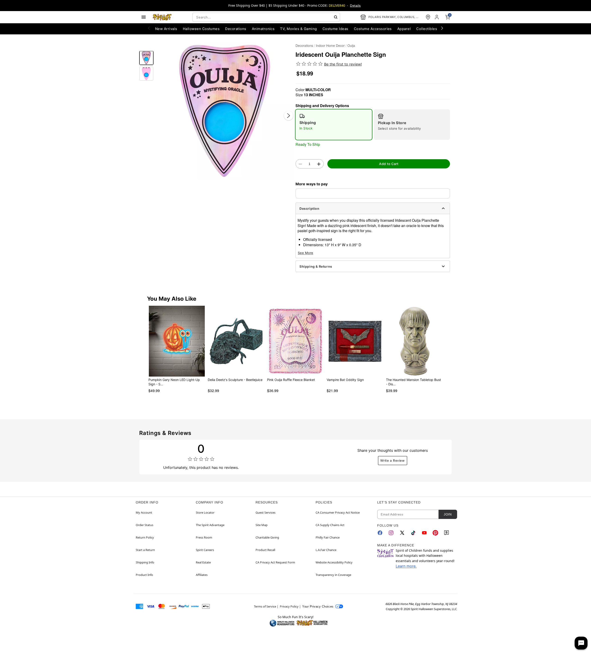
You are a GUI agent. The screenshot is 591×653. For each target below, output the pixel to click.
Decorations (304, 45)
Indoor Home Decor (330, 45)
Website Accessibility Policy (334, 562)
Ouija (351, 45)
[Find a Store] (428, 17)
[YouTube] (424, 532)
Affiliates (202, 575)
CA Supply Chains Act (330, 525)
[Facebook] (380, 532)
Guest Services (265, 512)
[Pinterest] (435, 532)
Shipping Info (145, 562)
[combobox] (266, 17)
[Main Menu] (143, 17)
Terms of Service (265, 606)
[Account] (437, 17)
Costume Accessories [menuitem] (373, 29)
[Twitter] (402, 532)
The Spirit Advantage (210, 525)
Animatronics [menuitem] (263, 29)
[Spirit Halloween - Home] (162, 17)
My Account (144, 512)
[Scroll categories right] (442, 28)
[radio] (334, 124)
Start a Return (145, 550)
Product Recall (265, 550)
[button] (224, 111)
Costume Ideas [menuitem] (335, 29)
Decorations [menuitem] (235, 29)
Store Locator (205, 512)
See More (305, 253)
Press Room (204, 537)
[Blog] (446, 532)
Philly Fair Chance (328, 537)
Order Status (144, 525)
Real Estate (203, 562)
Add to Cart (388, 164)
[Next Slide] (288, 115)
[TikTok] (413, 532)
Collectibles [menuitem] (426, 29)
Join (448, 514)
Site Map (262, 525)
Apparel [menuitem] (404, 29)
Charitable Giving (267, 537)
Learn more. (406, 566)
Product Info (144, 575)
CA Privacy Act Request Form (275, 562)
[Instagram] (391, 532)
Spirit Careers (205, 550)
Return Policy (145, 537)
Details (355, 5)
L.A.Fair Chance (326, 550)
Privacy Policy (289, 606)
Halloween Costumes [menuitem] (201, 29)
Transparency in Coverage (333, 575)
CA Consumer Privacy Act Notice (338, 512)
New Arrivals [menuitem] (166, 29)
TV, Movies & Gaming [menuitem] (298, 29)
